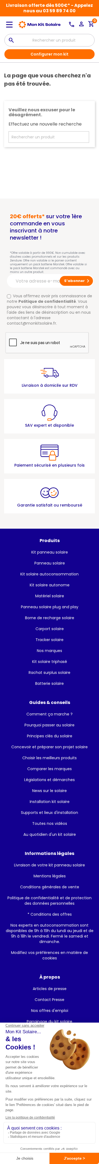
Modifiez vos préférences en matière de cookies (49, 955)
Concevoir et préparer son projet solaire (49, 747)
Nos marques (49, 650)
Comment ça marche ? (49, 714)
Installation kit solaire (50, 801)
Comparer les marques (49, 769)
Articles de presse (50, 988)
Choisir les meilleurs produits (49, 758)
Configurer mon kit (49, 54)
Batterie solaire (49, 683)
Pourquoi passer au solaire (49, 725)
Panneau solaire (49, 563)
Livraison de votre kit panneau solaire (49, 865)
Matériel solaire (49, 596)
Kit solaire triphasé (49, 661)
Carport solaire (49, 629)
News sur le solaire (49, 790)
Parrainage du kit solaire (49, 1021)
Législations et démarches (49, 779)
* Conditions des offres (50, 914)
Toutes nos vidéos (49, 823)
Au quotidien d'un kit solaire (49, 834)
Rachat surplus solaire (49, 672)
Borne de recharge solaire (49, 618)
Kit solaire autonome (50, 585)
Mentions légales (50, 876)
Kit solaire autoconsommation (49, 574)
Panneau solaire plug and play (49, 607)
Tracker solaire (49, 639)
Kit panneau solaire (49, 552)
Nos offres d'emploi (49, 1010)
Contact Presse (49, 999)
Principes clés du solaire (49, 736)
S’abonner (77, 281)
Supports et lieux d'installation (49, 812)
